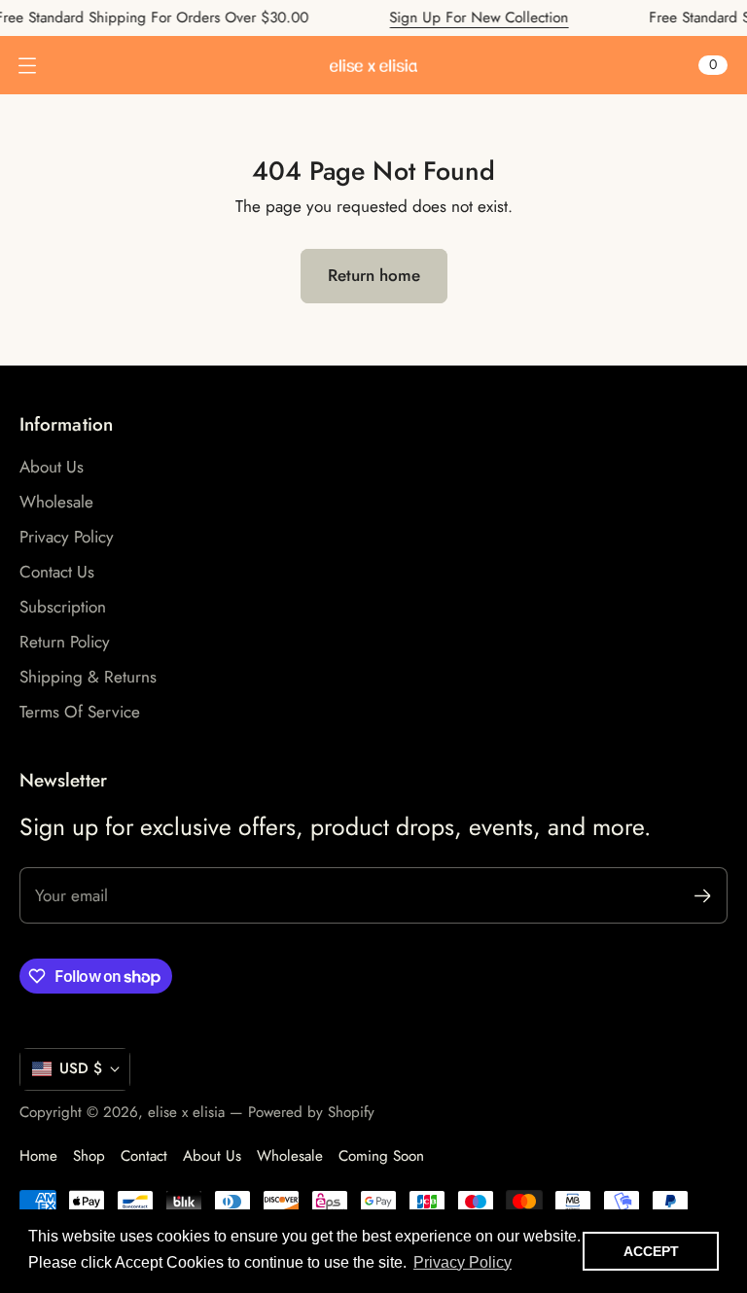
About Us (51, 466)
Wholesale (56, 501)
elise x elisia (186, 1112)
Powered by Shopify (311, 1112)
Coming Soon (381, 1156)
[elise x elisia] (373, 65)
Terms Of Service (79, 711)
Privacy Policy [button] (462, 1262)
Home (38, 1156)
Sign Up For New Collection (463, 17)
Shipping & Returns (88, 676)
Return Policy (64, 641)
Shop (89, 1156)
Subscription (62, 606)
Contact (144, 1156)
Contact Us (56, 571)
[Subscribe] (703, 896)
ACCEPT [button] (651, 1251)
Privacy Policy (66, 536)
